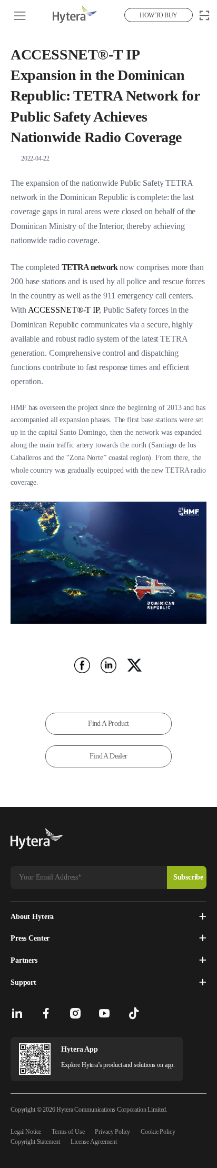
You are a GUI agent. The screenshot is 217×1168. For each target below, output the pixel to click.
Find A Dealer (108, 756)
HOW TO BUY (158, 15)
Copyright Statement (35, 1141)
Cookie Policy (158, 1131)
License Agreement (93, 1141)
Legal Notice (26, 1131)
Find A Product (108, 723)
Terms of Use (68, 1131)
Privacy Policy (112, 1131)
